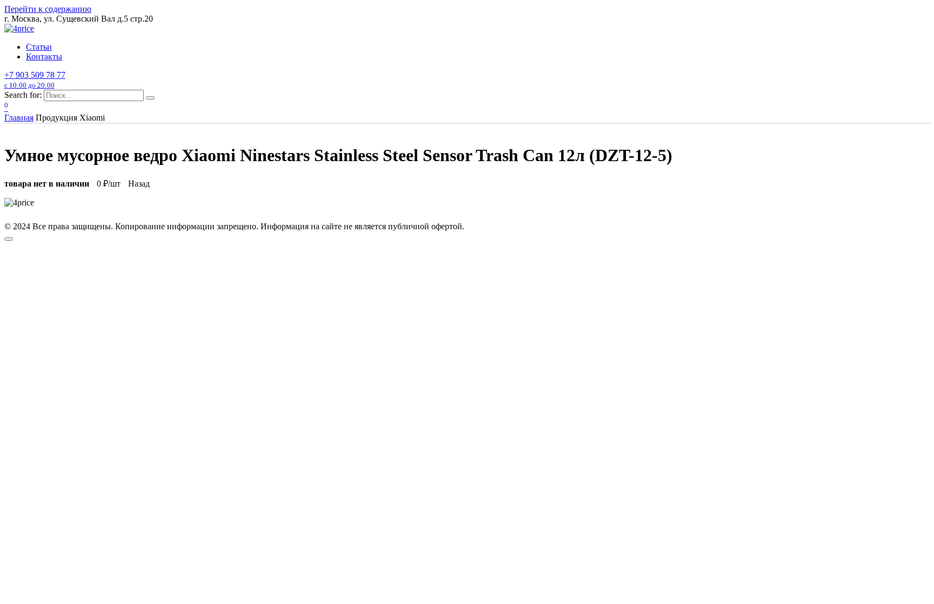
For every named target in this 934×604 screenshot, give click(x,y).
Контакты (44, 56)
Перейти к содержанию (47, 9)
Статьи (39, 46)
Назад (139, 183)
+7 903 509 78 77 (34, 79)
